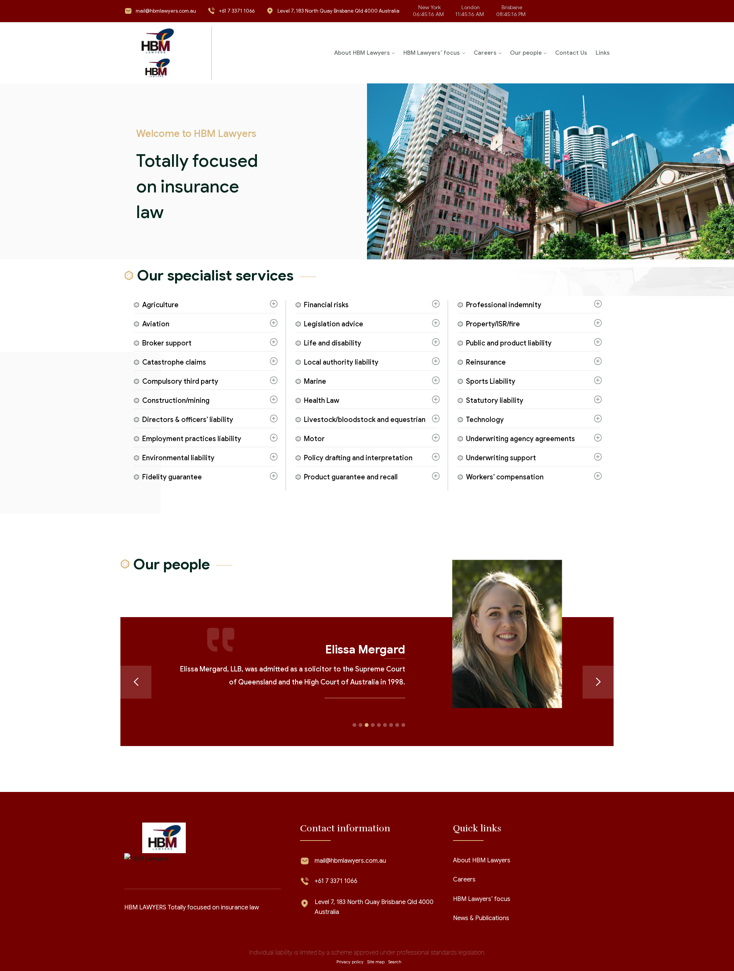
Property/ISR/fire (493, 324)
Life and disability (332, 343)
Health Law (321, 400)
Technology (485, 419)
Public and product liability (509, 343)
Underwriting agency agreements (520, 439)
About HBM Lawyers (362, 52)
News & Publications (481, 931)
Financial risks (326, 305)
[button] (354, 738)
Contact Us (571, 52)
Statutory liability (494, 400)
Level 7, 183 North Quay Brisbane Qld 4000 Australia (338, 11)
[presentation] (135, 688)
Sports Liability (490, 381)
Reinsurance (486, 362)
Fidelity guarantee (172, 477)
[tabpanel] (367, 395)
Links (603, 52)
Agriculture (160, 305)
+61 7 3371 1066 (237, 11)
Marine (315, 381)
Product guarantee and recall (351, 477)
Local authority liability (341, 362)
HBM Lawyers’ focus (431, 52)
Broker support (167, 343)
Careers (485, 52)
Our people (526, 52)
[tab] (205, 306)
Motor (314, 439)
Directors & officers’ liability (187, 419)
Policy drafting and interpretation (358, 458)
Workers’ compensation (505, 477)
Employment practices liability (191, 439)
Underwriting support (501, 458)
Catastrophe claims (174, 362)
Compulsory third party (180, 381)
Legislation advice (333, 324)
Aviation (155, 324)
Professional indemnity (503, 305)
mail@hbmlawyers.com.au (166, 11)
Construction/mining (175, 400)
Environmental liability (178, 458)
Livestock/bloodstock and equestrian (364, 419)
